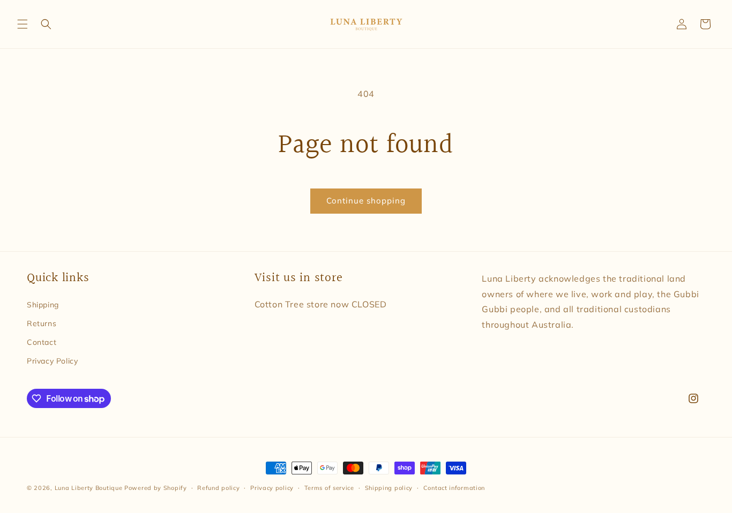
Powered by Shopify (155, 488)
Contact (41, 342)
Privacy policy (272, 488)
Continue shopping (366, 200)
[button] (22, 24)
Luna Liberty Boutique (89, 488)
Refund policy (218, 488)
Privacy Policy (52, 361)
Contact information (454, 488)
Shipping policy (389, 488)
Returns (41, 323)
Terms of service (329, 488)
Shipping (43, 305)
